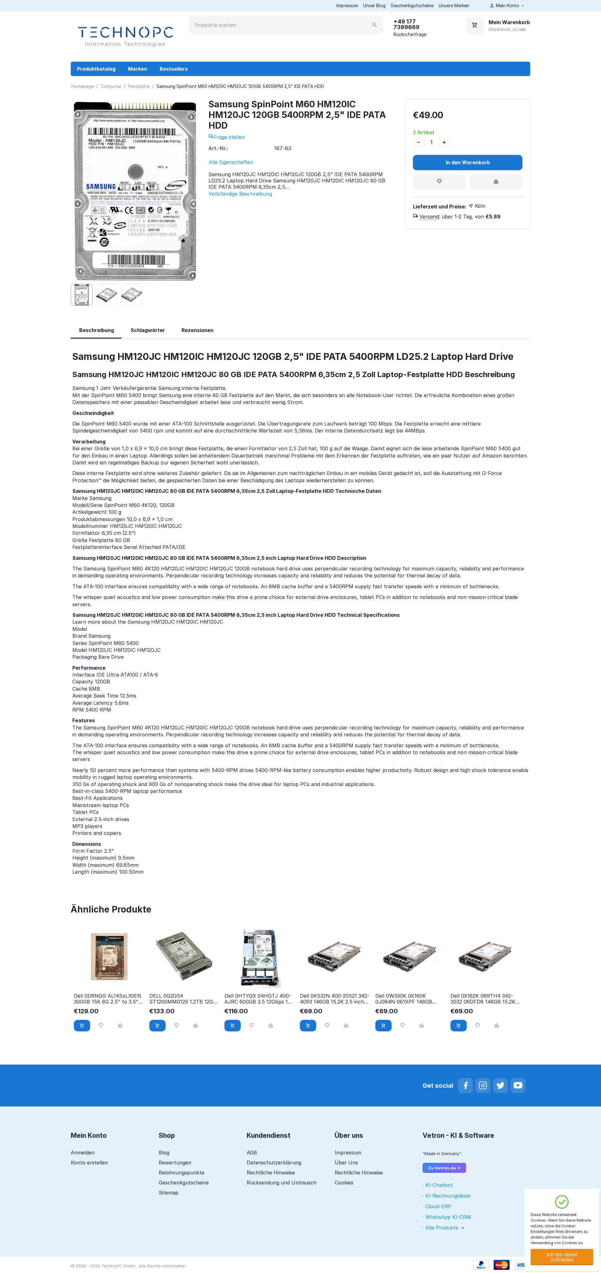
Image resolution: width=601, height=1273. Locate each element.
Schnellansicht (109, 979)
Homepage (82, 86)
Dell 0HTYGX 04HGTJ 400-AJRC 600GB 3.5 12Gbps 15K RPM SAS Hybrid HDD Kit (259, 999)
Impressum (347, 5)
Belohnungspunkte (181, 1172)
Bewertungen (175, 1162)
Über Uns (346, 1162)
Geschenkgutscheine (412, 5)
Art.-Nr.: (218, 148)
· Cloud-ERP (437, 1206)
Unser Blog (374, 5)
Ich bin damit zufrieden (562, 1257)
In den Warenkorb (468, 162)
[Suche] (375, 25)
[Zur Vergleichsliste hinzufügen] (496, 181)
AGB (252, 1152)
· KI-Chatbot (438, 1185)
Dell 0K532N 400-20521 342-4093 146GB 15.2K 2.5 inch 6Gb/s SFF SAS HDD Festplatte (334, 999)
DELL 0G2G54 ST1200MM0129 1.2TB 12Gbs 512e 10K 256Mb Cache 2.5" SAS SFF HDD (184, 999)
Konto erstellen (89, 1162)
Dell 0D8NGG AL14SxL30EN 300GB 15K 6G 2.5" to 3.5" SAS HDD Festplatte (107, 999)
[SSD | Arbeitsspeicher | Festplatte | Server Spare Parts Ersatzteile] (124, 36)
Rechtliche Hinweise (271, 1172)
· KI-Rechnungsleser (447, 1196)
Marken (137, 69)
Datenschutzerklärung (274, 1162)
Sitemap (168, 1192)
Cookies (344, 1182)
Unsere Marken (454, 5)
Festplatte (139, 86)
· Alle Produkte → (444, 1227)
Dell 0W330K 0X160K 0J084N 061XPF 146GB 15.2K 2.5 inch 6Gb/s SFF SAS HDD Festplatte (405, 999)
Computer (111, 86)
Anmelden (83, 1152)
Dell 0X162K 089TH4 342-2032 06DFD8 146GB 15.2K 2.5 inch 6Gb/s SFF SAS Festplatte (482, 999)
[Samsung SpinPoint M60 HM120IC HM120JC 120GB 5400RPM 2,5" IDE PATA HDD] (133, 190)
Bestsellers (174, 69)
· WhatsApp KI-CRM (447, 1217)
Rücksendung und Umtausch (281, 1182)
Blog (164, 1152)
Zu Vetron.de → (444, 1167)
